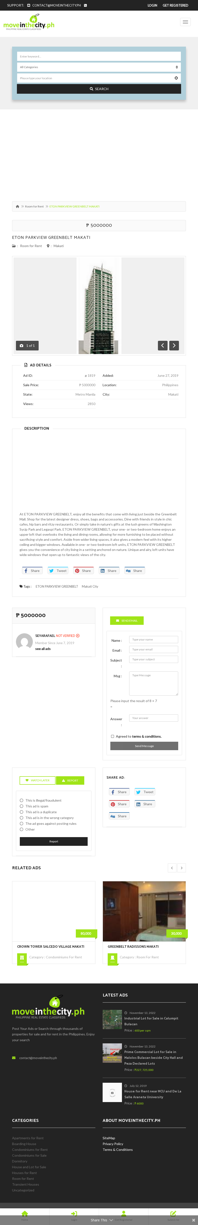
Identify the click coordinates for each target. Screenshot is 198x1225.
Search (101, 89)
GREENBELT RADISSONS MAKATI (42, 947)
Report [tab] (72, 780)
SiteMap (109, 1138)
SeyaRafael (45, 636)
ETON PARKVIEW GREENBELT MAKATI (51, 237)
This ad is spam (36, 806)
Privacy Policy (113, 1144)
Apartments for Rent (28, 1138)
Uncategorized (23, 1190)
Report (54, 841)
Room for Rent (34, 206)
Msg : (118, 676)
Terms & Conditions (118, 1149)
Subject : (116, 663)
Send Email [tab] (129, 620)
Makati (59, 246)
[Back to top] (182, 1195)
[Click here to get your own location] (176, 78)
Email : (117, 650)
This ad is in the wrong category (49, 818)
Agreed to (139, 736)
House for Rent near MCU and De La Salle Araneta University (152, 1094)
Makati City (90, 586)
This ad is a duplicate (41, 812)
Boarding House (24, 1144)
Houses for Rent (24, 1173)
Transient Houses (25, 1184)
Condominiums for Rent (30, 1149)
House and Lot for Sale (29, 1167)
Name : (117, 640)
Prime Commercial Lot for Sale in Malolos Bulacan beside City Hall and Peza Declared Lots (153, 1058)
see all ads (43, 649)
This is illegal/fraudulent (43, 800)
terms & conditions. (147, 736)
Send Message (144, 746)
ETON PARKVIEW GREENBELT (57, 586)
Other (30, 829)
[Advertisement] (99, 153)
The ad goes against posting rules (51, 823)
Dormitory (19, 1161)
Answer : (116, 722)
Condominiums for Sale (153, 963)
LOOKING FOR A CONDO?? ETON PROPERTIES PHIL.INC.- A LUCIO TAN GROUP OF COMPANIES (146, 949)
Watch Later (40, 780)
